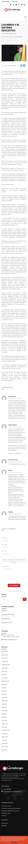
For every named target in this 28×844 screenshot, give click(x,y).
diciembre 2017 (5, 681)
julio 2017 (4, 687)
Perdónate (4, 610)
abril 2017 (4, 694)
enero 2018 (4, 678)
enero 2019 (4, 658)
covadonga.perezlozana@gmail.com (12, 791)
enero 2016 (4, 710)
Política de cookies (6, 813)
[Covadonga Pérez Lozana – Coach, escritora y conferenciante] (13, 9)
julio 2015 (4, 714)
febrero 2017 (5, 700)
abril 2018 (4, 674)
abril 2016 (4, 707)
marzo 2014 (4, 743)
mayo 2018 (4, 671)
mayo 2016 (4, 704)
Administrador (9, 33)
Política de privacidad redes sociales (10, 810)
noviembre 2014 (5, 730)
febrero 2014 (5, 746)
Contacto (4, 815)
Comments (10, 65)
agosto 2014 (5, 736)
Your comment (5, 566)
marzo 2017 (4, 697)
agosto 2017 (5, 684)
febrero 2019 (5, 655)
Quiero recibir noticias (14, 591)
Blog (15, 33)
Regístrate (15, 1)
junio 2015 (4, 717)
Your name (4, 537)
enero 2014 (4, 750)
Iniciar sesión (5, 1)
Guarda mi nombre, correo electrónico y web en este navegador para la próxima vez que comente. (14, 561)
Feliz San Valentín (6, 618)
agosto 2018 (5, 668)
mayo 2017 (4, 691)
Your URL (4, 551)
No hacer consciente (7, 622)
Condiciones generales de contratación (11, 808)
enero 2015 (4, 727)
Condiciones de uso (6, 806)
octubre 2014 (5, 733)
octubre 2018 (5, 661)
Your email (4, 544)
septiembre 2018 (6, 664)
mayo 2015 (4, 720)
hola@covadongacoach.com (10, 639)
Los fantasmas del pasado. (8, 614)
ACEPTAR (14, 842)
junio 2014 (4, 740)
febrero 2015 (5, 723)
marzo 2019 (4, 651)
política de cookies (19, 840)
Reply (21, 398)
